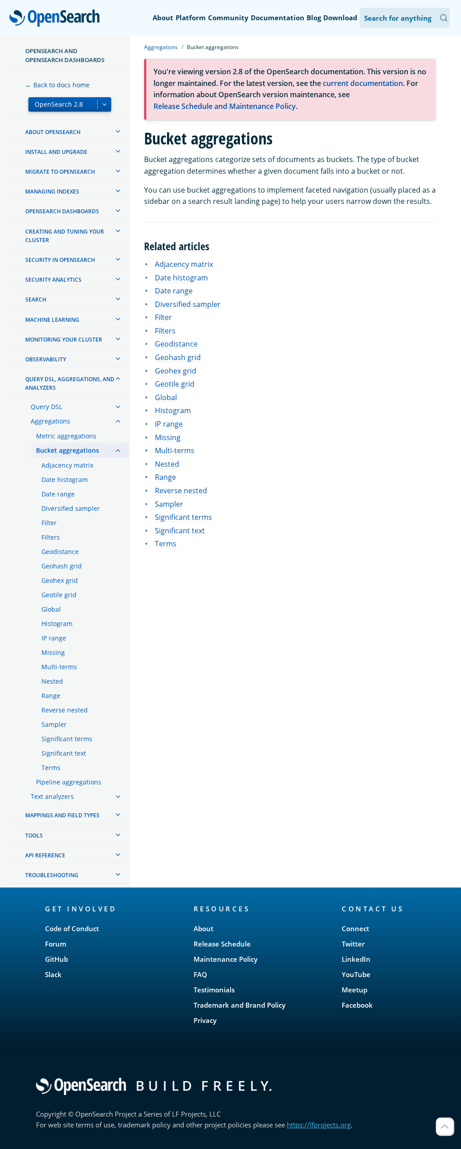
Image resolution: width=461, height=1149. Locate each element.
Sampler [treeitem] (54, 724)
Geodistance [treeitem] (60, 551)
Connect (355, 928)
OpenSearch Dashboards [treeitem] (62, 211)
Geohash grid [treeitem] (61, 566)
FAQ (200, 974)
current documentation (363, 83)
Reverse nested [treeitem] (64, 710)
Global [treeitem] (51, 609)
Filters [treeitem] (50, 537)
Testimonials (214, 989)
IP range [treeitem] (53, 638)
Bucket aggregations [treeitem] (67, 450)
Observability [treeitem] (45, 359)
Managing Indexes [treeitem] (52, 191)
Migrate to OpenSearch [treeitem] (60, 172)
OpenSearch (56, 18)
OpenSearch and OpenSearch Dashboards (64, 55)
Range (165, 477)
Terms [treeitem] (50, 767)
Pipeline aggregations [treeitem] (68, 782)
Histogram (173, 410)
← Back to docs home (57, 85)
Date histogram (181, 278)
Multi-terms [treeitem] (59, 666)
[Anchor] (214, 245)
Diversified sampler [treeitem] (70, 508)
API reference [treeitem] (45, 855)
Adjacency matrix (184, 264)
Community (228, 17)
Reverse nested (181, 491)
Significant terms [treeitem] (66, 738)
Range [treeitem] (50, 695)
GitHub (56, 959)
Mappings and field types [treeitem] (62, 815)
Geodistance (176, 344)
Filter (163, 317)
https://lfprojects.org (319, 1124)
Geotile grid (174, 384)
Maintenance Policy (226, 959)
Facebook (357, 1004)
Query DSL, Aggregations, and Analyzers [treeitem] (69, 383)
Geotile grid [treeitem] (59, 594)
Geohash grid (178, 357)
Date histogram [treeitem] (64, 479)
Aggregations (161, 47)
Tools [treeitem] (34, 835)
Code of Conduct (72, 928)
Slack (53, 974)
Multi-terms (174, 450)
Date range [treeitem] (58, 494)
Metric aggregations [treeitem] (66, 436)
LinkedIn (356, 959)
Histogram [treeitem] (56, 623)
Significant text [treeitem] (63, 753)
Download (340, 17)
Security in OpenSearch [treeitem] (60, 260)
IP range (169, 424)
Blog (314, 17)
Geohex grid (175, 371)
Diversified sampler (188, 304)
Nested (167, 464)
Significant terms (183, 517)
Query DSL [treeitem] (46, 406)
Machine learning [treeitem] (52, 320)
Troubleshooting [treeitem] (51, 875)
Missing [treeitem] (53, 652)
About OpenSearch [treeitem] (53, 132)
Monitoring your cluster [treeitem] (63, 339)
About (163, 17)
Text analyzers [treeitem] (52, 796)
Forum (55, 943)
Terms (165, 544)
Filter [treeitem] (49, 522)
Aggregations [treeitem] (50, 421)
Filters (165, 331)
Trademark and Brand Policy (239, 1004)
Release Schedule (222, 943)
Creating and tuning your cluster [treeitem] (64, 236)
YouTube (356, 974)
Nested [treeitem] (52, 681)
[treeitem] (118, 131)
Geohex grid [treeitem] (59, 580)
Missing (168, 437)
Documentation (277, 17)
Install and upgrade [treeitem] (56, 152)
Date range (174, 291)
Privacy (205, 1020)
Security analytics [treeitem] (53, 280)
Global (166, 397)
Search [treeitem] (35, 299)
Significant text (180, 531)
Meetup (354, 989)
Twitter (353, 943)
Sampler (169, 504)
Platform (191, 17)
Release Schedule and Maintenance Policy (225, 106)
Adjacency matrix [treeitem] (67, 465)
